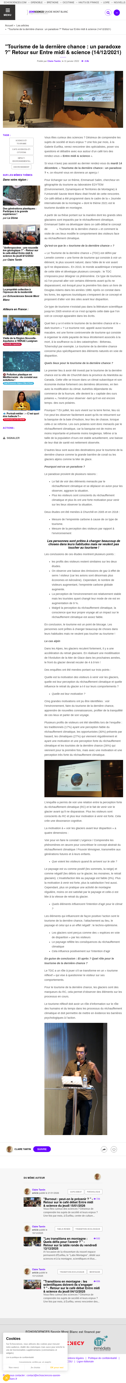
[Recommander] (114, 1149)
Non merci (14, 1367)
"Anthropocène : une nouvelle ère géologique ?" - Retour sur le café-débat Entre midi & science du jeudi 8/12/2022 (20, 252)
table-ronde (63, 1229)
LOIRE (106, 2)
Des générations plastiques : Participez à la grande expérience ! (19, 211)
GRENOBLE (37, 2)
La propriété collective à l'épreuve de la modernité (17, 291)
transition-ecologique (87, 1229)
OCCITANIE (68, 2)
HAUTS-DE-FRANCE (89, 2)
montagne (95, 1272)
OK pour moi (56, 1367)
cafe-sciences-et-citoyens (21, 150)
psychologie (93, 1192)
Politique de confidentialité (102, 1358)
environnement (21, 167)
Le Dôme (12, 218)
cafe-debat (76, 1192)
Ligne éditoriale (85, 1361)
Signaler (13, 438)
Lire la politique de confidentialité (20, 1357)
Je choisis (35, 1367)
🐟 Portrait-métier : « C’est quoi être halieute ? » (21, 415)
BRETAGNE (52, 2)
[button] (6, 1377)
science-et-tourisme (21, 142)
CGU (70, 1361)
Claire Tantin (54, 61)
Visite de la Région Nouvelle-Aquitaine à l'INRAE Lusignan (20, 339)
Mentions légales (74, 1358)
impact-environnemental (21, 159)
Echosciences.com (15, 2)
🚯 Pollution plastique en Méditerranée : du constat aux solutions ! (20, 377)
